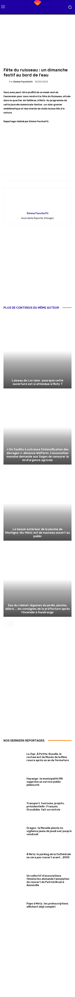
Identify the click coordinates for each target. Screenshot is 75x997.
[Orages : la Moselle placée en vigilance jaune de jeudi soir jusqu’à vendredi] (13, 830)
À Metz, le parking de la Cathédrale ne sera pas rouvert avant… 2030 (49, 856)
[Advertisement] (37, 267)
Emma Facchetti (23, 81)
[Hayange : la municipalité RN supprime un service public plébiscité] (13, 781)
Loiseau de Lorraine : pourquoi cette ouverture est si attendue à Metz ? (37, 382)
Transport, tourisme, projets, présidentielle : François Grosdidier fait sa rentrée (46, 806)
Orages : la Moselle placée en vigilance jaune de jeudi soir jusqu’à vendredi (49, 831)
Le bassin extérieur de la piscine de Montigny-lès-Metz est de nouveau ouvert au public (37, 532)
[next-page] (11, 623)
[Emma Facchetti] (6, 81)
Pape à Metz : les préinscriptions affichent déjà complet (47, 905)
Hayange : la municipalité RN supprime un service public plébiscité (45, 782)
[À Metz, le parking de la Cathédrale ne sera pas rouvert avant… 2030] (13, 855)
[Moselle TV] (37, 7)
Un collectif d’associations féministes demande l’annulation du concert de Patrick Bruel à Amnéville (48, 880)
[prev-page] (5, 623)
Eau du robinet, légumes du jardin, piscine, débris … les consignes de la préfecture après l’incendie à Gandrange (37, 608)
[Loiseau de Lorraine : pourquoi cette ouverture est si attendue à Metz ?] (37, 350)
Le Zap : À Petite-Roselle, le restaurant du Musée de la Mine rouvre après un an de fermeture (48, 757)
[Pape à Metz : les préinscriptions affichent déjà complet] (13, 904)
